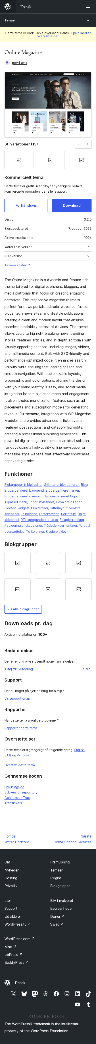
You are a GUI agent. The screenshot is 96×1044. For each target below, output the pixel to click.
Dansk (20, 983)
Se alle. (86, 669)
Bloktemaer (39, 508)
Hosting (10, 878)
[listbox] (48, 576)
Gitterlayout (58, 508)
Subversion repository (21, 792)
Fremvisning (60, 862)
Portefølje (68, 514)
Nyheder (11, 870)
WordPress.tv (17, 924)
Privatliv (10, 886)
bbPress (13, 954)
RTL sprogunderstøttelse (39, 520)
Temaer (10, 20)
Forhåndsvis (26, 205)
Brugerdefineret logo (61, 496)
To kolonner (35, 531)
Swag (57, 924)
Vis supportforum (17, 698)
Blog (84, 484)
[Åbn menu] (89, 6)
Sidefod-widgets (16, 508)
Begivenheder (61, 908)
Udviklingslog (14, 787)
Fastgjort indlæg (72, 520)
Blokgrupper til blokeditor (23, 484)
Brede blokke (56, 531)
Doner (57, 916)
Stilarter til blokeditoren (61, 484)
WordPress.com (19, 939)
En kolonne (29, 514)
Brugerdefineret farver (62, 490)
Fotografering (49, 514)
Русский (23, 755)
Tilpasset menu (15, 502)
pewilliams (19, 63)
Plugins (56, 878)
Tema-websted (15, 265)
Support (10, 908)
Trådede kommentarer (60, 525)
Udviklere (12, 916)
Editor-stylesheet (41, 502)
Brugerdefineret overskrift (24, 496)
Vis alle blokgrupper (23, 609)
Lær (7, 900)
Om (7, 862)
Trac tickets (13, 803)
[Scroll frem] (87, 144)
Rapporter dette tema (20, 728)
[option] (17, 563)
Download (72, 205)
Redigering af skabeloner (23, 525)
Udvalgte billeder (68, 502)
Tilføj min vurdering (18, 669)
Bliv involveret (61, 900)
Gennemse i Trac (17, 798)
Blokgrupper (60, 886)
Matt (10, 947)
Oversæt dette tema (19, 765)
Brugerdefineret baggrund (24, 490)
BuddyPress (16, 962)
